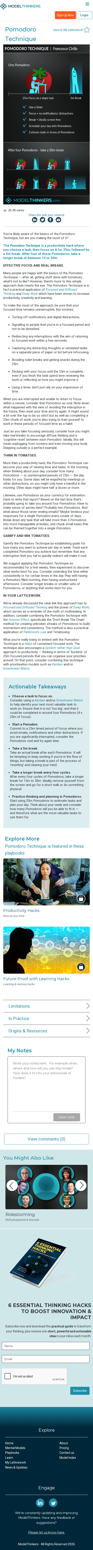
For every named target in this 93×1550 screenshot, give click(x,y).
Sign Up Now (65, 15)
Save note (67, 1117)
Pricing (64, 1448)
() (46, 1139)
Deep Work (30, 294)
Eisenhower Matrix (16, 668)
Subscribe (80, 1390)
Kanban (57, 664)
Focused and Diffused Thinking (25, 607)
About (63, 1443)
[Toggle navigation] (87, 5)
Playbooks (12, 1452)
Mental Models (15, 1448)
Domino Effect (19, 620)
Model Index (67, 1457)
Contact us (66, 1452)
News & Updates (16, 1467)
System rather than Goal (62, 648)
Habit (28, 644)
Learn (9, 1457)
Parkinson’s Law (35, 632)
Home (9, 1443)
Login (84, 15)
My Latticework (15, 1462)
